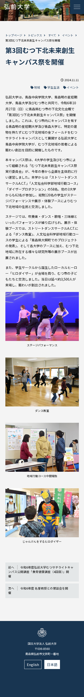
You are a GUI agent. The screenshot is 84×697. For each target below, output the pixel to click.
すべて (52, 35)
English (33, 664)
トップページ (13, 35)
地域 (37, 87)
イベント (67, 35)
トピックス (35, 35)
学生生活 (53, 87)
